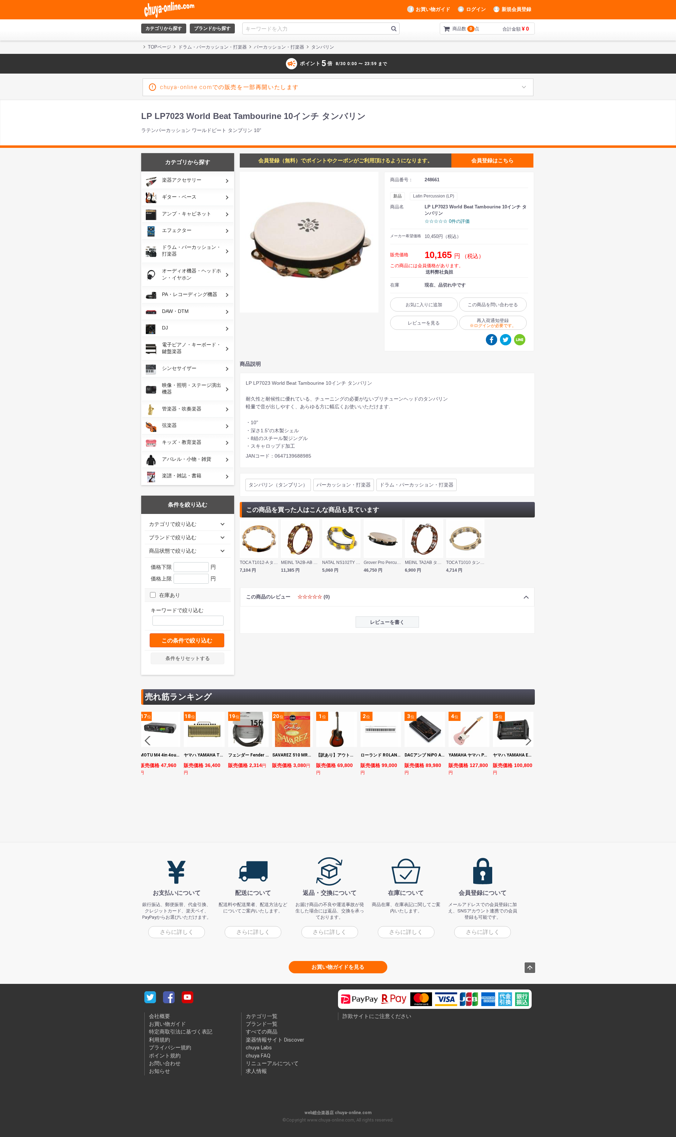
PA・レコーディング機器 (189, 294)
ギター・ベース (179, 197)
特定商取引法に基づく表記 (180, 1032)
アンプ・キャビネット (186, 213)
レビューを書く (387, 622)
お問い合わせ (165, 1063)
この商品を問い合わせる (493, 304)
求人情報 (256, 1071)
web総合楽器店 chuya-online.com (338, 1112)
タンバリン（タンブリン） (278, 485)
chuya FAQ (258, 1055)
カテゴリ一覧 (261, 1016)
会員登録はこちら (492, 160)
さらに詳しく (177, 931)
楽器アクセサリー (181, 180)
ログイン (476, 9)
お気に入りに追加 (424, 304)
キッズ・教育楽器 (181, 442)
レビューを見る (424, 323)
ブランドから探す (212, 28)
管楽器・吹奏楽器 (181, 409)
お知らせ (159, 1071)
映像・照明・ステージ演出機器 (191, 388)
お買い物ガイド (433, 9)
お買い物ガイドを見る (338, 966)
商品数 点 (454, 28)
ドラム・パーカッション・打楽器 (191, 250)
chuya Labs (259, 1047)
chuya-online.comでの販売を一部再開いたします (229, 87)
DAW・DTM (175, 311)
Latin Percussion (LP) (433, 196)
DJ (165, 328)
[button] (526, 740)
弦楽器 (169, 425)
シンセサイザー (179, 368)
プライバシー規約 (170, 1047)
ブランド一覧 (261, 1024)
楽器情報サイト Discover (275, 1039)
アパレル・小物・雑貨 (186, 459)
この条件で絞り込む (187, 640)
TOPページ (159, 47)
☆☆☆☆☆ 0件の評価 (447, 221)
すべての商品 (261, 1032)
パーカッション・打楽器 (344, 485)
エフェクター (177, 230)
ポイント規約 (165, 1055)
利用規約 (159, 1039)
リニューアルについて (272, 1063)
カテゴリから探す (163, 28)
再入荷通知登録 (493, 323)
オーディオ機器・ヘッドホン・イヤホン (191, 274)
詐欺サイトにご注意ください (377, 1016)
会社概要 (159, 1016)
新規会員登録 (516, 9)
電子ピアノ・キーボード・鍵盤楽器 (191, 348)
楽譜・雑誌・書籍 (181, 475)
